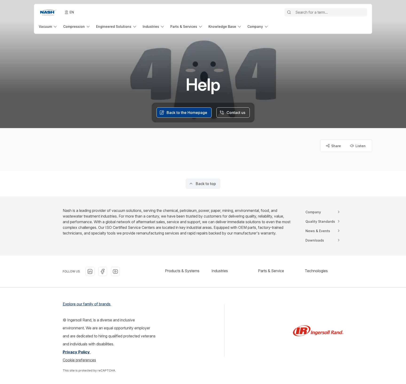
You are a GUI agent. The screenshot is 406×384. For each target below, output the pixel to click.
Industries (219, 270)
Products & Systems (182, 270)
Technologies (316, 270)
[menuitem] (48, 26)
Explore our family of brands (87, 304)
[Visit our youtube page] (115, 271)
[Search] (289, 12)
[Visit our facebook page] (102, 271)
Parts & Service (271, 270)
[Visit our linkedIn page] (90, 271)
